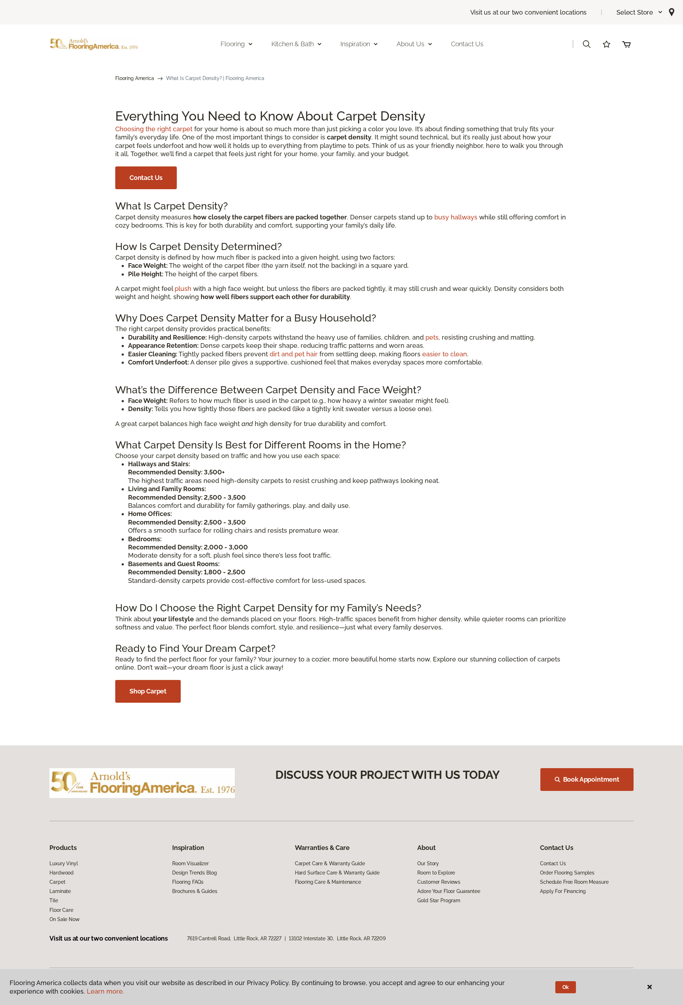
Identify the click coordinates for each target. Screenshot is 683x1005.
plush (183, 288)
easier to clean (444, 354)
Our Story (428, 863)
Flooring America (134, 78)
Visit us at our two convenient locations (528, 12)
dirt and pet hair (294, 354)
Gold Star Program (438, 900)
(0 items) (626, 44)
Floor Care (61, 910)
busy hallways (455, 217)
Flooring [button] (233, 44)
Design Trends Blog (194, 873)
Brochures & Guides (194, 891)
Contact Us (467, 44)
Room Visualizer (190, 863)
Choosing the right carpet (153, 129)
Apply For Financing (563, 891)
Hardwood (61, 873)
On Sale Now (64, 919)
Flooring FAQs (187, 882)
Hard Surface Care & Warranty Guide (337, 873)
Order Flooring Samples (567, 873)
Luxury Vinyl (63, 863)
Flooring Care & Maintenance (328, 882)
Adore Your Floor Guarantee (448, 891)
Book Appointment (591, 779)
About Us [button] (410, 44)
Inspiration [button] (355, 44)
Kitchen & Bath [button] (292, 44)
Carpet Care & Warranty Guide (330, 863)
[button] (639, 12)
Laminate (60, 891)
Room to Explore (436, 873)
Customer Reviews (438, 882)
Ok (565, 987)
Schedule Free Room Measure (574, 882)
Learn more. (105, 991)
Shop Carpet (147, 691)
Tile (53, 900)
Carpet (57, 882)
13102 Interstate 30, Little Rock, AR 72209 (337, 938)
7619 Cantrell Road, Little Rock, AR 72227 (234, 938)
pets (432, 337)
